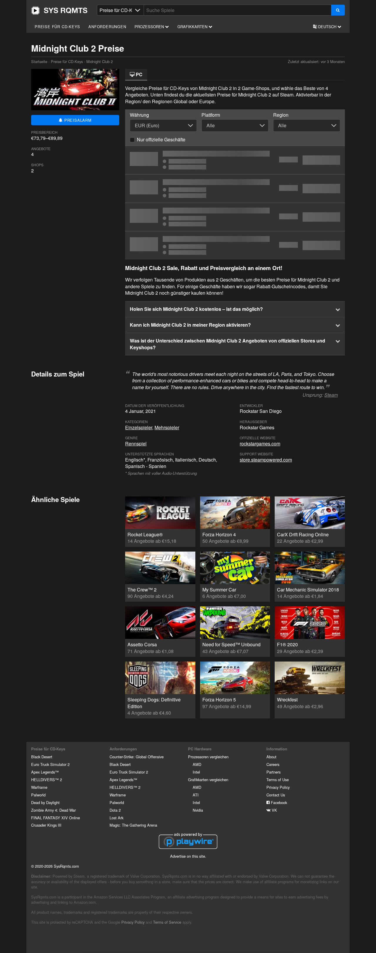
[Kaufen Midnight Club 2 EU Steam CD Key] (235, 245)
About (271, 756)
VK (274, 810)
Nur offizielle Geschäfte (161, 139)
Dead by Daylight (45, 802)
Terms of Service (167, 922)
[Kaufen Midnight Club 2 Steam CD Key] (235, 160)
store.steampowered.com (266, 459)
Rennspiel (136, 443)
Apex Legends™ (45, 772)
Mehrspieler (167, 427)
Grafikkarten (193, 26)
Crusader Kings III (46, 825)
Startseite (59, 10)
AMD (197, 764)
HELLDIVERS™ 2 (46, 779)
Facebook (278, 802)
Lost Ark (116, 817)
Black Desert (41, 756)
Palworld (38, 795)
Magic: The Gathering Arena (133, 825)
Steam (331, 394)
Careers (272, 764)
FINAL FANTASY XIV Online (55, 817)
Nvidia (198, 810)
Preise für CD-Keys (57, 26)
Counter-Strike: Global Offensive (137, 756)
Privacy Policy (278, 787)
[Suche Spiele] (338, 10)
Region (280, 115)
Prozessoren (150, 26)
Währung (139, 115)
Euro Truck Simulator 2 (50, 764)
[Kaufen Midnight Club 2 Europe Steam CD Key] (235, 217)
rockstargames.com (260, 443)
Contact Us (275, 795)
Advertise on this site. (188, 856)
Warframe (39, 787)
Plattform (211, 115)
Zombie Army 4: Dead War (53, 810)
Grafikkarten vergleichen (208, 779)
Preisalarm (77, 120)
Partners (273, 772)
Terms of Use (277, 779)
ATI (196, 795)
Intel (196, 772)
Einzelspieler (138, 427)
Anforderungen (107, 26)
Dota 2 (115, 810)
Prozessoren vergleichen (208, 756)
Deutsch (327, 26)
